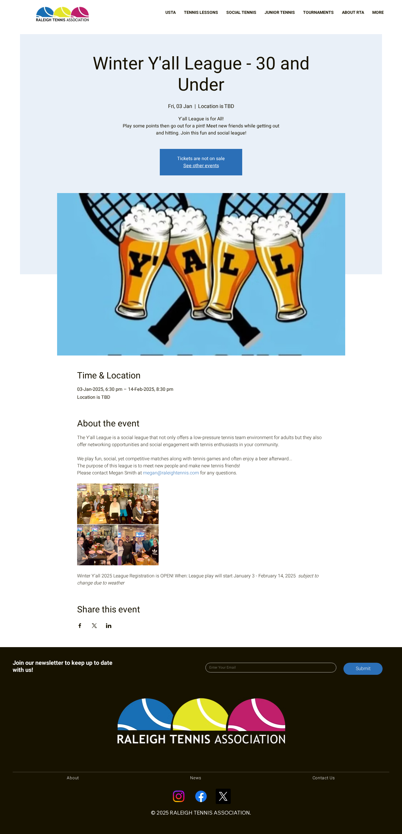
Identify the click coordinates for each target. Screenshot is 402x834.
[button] (170, 12)
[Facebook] (201, 796)
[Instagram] (178, 796)
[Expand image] (118, 524)
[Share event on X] (94, 625)
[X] (223, 796)
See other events (201, 165)
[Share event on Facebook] (80, 625)
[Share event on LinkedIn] (109, 625)
